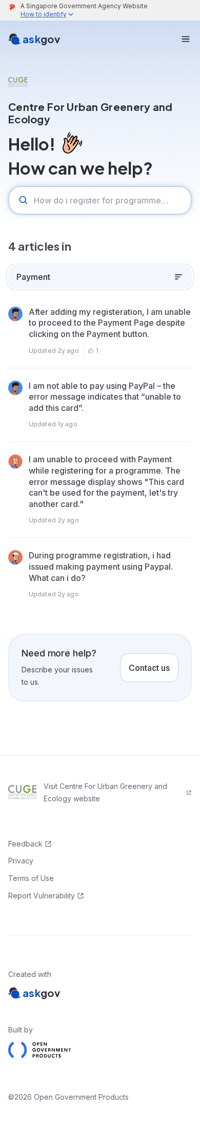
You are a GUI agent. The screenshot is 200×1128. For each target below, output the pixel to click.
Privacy (20, 860)
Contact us (149, 668)
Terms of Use (31, 878)
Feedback (25, 843)
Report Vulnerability (41, 895)
